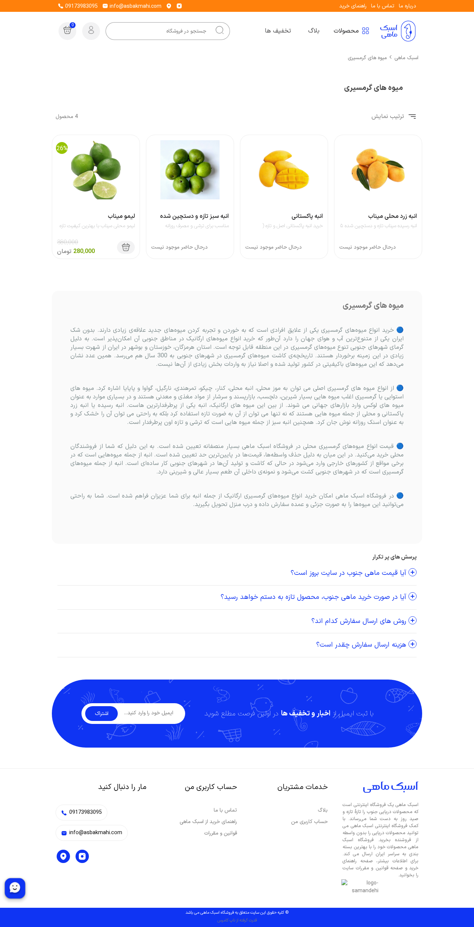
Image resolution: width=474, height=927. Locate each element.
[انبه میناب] (378, 169)
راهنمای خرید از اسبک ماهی (208, 822)
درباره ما (407, 6)
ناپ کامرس (226, 920)
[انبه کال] (190, 169)
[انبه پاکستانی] (284, 169)
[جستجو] (219, 31)
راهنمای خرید (353, 6)
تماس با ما (382, 6)
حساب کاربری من (309, 822)
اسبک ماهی (406, 58)
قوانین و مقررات (220, 833)
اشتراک (102, 714)
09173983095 (81, 6)
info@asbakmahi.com (134, 6)
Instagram (82, 856)
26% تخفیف (52, 148)
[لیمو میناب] (96, 169)
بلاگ (323, 810)
